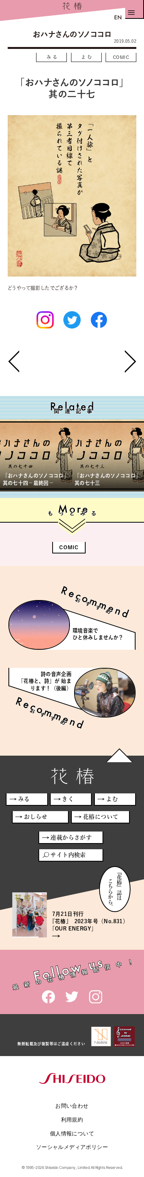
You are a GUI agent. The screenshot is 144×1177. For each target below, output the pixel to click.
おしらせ (36, 817)
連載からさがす (71, 837)
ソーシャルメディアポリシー (72, 1146)
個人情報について (72, 1133)
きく (68, 799)
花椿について (100, 817)
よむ (87, 57)
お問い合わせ (71, 1105)
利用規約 (72, 1119)
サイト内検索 (68, 855)
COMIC (121, 57)
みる (52, 57)
